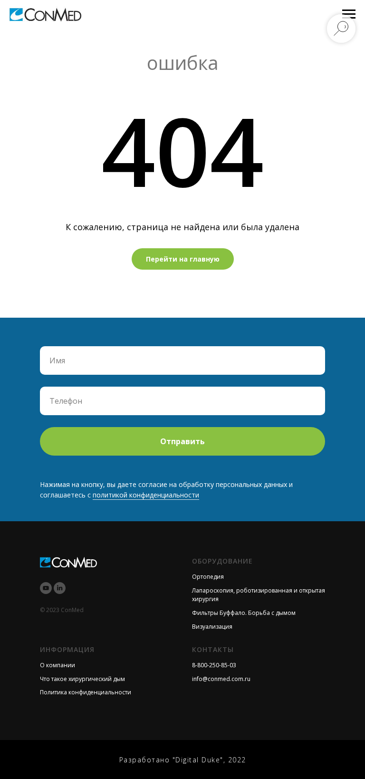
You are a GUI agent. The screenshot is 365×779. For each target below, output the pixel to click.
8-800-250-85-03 (214, 665)
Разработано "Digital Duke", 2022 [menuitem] (182, 759)
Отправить (182, 441)
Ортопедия (208, 577)
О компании (57, 665)
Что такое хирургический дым (82, 679)
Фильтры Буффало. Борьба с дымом (244, 613)
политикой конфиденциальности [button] (146, 494)
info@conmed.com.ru (221, 679)
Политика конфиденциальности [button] (85, 692)
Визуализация (212, 627)
